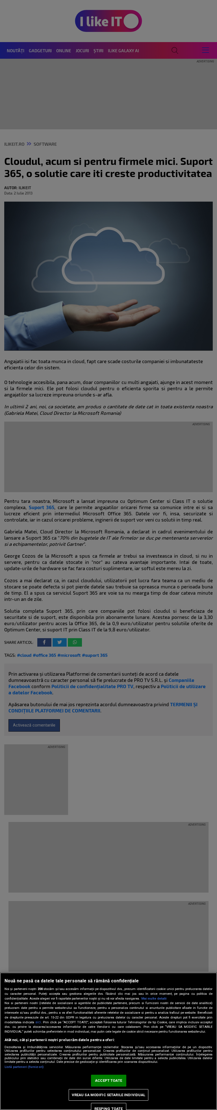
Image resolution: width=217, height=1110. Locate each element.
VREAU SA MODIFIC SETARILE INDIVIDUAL (109, 1095)
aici (38, 1022)
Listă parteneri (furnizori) (24, 1067)
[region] (108, 1041)
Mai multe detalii (153, 998)
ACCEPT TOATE (108, 1080)
